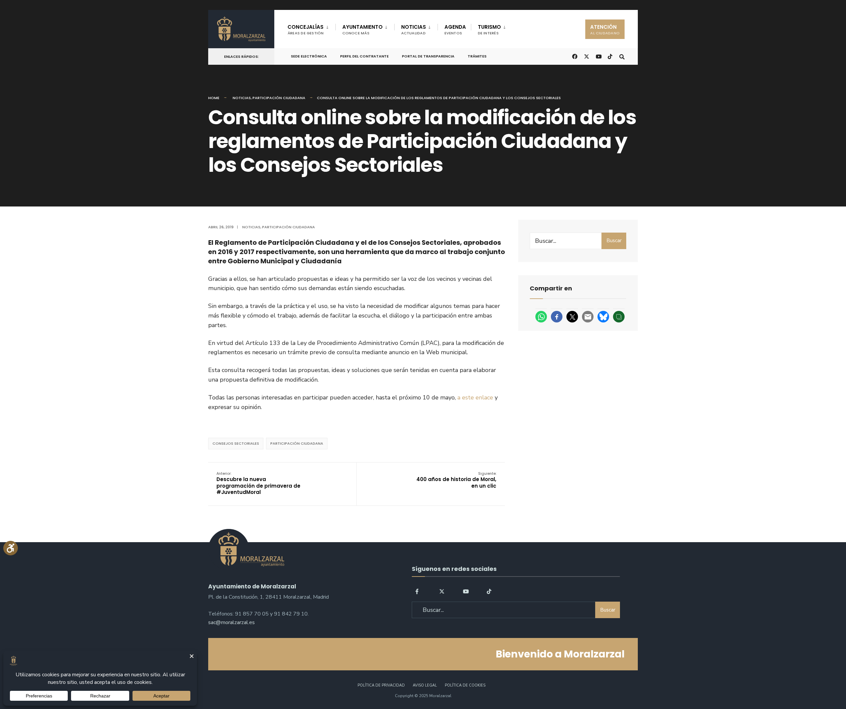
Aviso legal (425, 685)
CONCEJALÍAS (306, 29)
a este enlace (475, 397)
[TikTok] (610, 56)
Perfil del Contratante (364, 56)
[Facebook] (418, 591)
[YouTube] (465, 591)
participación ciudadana (296, 443)
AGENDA (455, 29)
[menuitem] (311, 28)
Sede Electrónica (309, 56)
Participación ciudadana (278, 97)
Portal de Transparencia (428, 56)
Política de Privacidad (381, 685)
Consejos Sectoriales (235, 443)
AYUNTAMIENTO (362, 29)
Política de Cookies (465, 685)
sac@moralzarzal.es (231, 622)
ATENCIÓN (605, 29)
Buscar (614, 240)
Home (213, 97)
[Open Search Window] (622, 56)
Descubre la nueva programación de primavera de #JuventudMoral (258, 483)
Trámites (477, 56)
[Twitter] (442, 591)
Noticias (242, 97)
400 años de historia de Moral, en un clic (456, 480)
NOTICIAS (413, 29)
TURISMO (489, 29)
